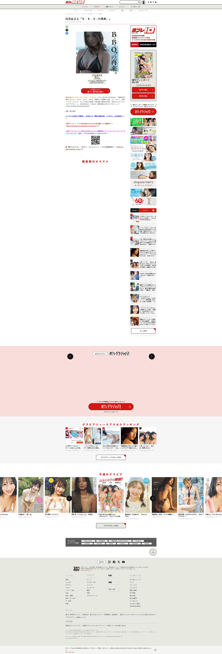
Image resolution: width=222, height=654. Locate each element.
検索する (139, 2)
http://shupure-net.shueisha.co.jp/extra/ (82, 126)
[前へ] (69, 498)
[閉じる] (155, 650)
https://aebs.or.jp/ (86, 570)
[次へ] (153, 498)
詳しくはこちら (70, 652)
